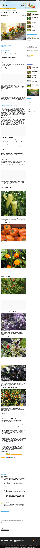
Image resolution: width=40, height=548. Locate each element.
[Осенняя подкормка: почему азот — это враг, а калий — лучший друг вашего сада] (29, 72)
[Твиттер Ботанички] (38, 0)
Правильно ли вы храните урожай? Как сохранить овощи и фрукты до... (35, 30)
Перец (7, 453)
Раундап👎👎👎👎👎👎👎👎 (30, 55)
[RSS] (39, 0)
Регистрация (3, 0)
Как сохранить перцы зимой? (5, 50)
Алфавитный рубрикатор (31, 111)
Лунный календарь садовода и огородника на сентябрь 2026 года (35, 26)
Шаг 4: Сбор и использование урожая (6, 47)
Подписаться (14, 528)
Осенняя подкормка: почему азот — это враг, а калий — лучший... (35, 72)
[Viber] (14, 457)
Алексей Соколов (3, 15)
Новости (29, 102)
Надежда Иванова (8, 490)
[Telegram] (10, 457)
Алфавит (4, 8)
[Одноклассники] (8, 457)
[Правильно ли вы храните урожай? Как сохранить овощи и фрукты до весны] (29, 30)
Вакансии (12, 545)
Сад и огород (2, 10)
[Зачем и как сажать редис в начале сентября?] (29, 18)
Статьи (29, 100)
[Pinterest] (9, 457)
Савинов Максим (6, 476)
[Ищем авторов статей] (33, 92)
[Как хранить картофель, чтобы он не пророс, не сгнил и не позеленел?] (29, 14)
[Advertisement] (13, 466)
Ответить (7, 500)
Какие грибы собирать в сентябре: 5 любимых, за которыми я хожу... (35, 22)
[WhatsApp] (11, 457)
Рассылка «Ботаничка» (7, 545)
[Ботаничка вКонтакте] (36, 0)
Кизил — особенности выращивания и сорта (32, 43)
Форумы (29, 109)
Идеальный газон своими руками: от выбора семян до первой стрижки (35, 85)
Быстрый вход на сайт (4, 526)
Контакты (37, 545)
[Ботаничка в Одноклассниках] (35, 0)
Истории (29, 104)
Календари (7, 8)
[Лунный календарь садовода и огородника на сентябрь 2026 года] (29, 26)
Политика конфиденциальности (31, 545)
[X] (12, 457)
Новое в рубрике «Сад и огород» (32, 11)
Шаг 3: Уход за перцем (4, 46)
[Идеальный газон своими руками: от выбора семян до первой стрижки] (29, 85)
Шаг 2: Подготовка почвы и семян (6, 45)
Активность (6, 0)
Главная (1, 8)
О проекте (3, 545)
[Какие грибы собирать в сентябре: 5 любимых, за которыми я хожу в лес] (29, 22)
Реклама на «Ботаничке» (16, 545)
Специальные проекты (12, 8)
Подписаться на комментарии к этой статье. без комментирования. (11, 528)
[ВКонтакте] (7, 457)
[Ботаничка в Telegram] (37, 0)
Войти (1, 0)
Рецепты (29, 107)
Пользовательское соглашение (23, 545)
